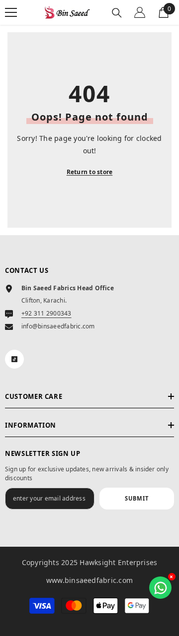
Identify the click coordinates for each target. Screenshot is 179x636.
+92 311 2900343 (46, 313)
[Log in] (139, 12)
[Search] (117, 13)
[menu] (11, 12)
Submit (137, 498)
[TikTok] (14, 359)
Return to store (90, 172)
